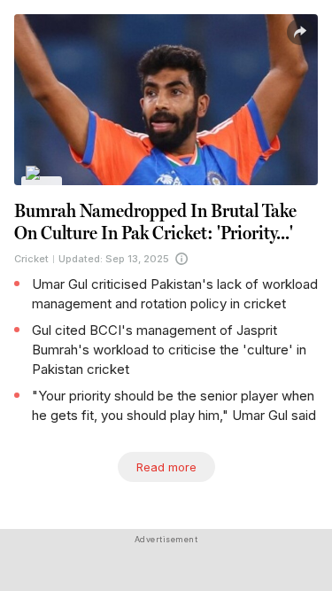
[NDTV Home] (42, 185)
